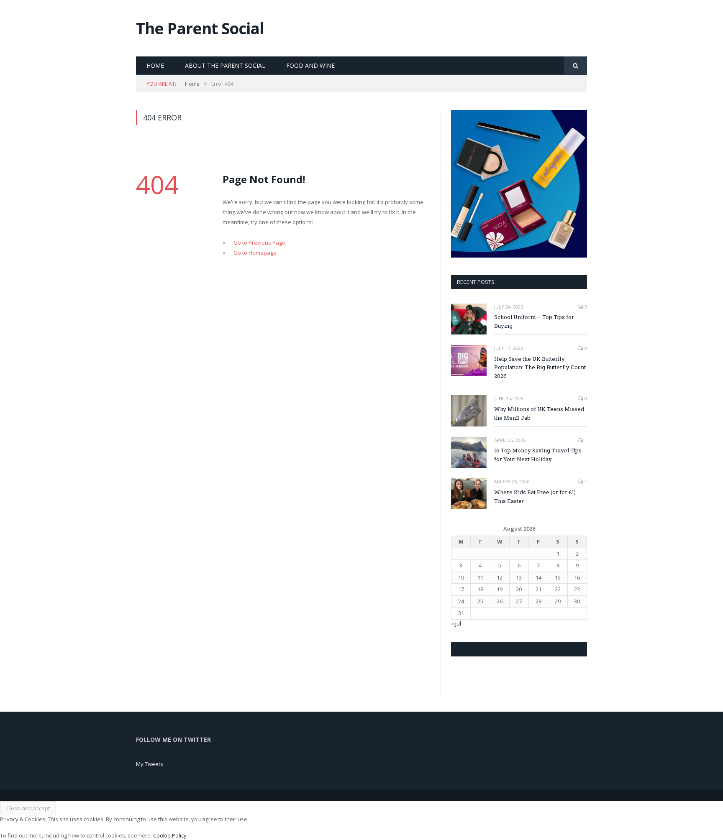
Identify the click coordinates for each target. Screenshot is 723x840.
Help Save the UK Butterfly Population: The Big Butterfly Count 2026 (540, 367)
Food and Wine (310, 65)
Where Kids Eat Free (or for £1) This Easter (535, 496)
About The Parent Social (225, 65)
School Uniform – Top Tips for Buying (534, 321)
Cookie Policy (170, 835)
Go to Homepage (255, 252)
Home (155, 65)
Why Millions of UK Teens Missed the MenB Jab (539, 413)
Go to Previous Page (259, 242)
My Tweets (149, 764)
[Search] (575, 65)
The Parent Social (200, 28)
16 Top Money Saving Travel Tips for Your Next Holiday (538, 455)
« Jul (456, 623)
